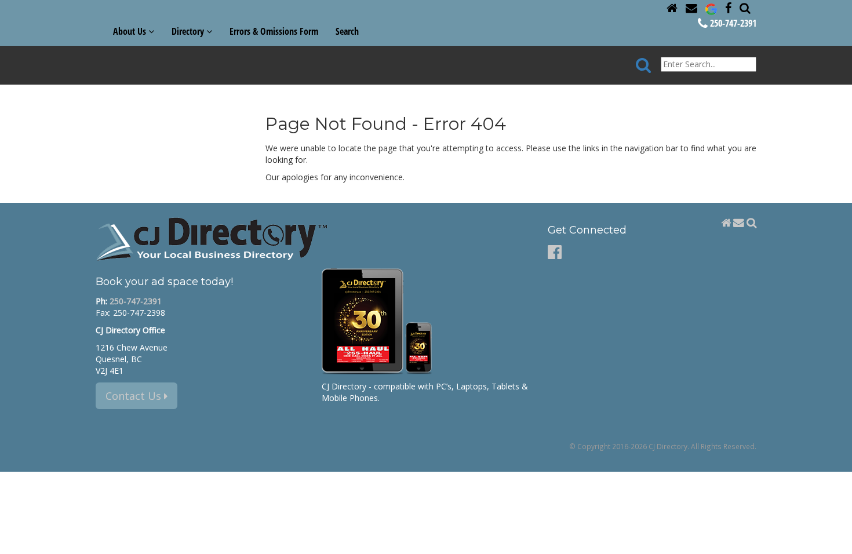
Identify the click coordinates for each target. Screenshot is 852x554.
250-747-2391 (732, 23)
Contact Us (134, 396)
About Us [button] (130, 31)
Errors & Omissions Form (274, 31)
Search (347, 31)
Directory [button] (189, 31)
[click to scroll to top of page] (836, 540)
